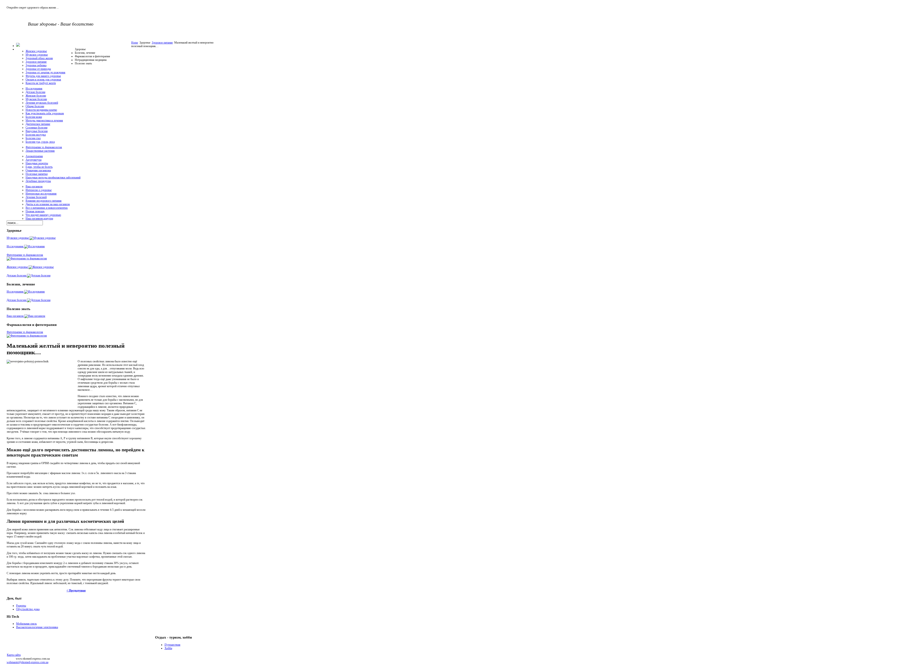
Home (134, 42)
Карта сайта (14, 655)
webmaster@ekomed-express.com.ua (27, 662)
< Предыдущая (76, 590)
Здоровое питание (162, 42)
